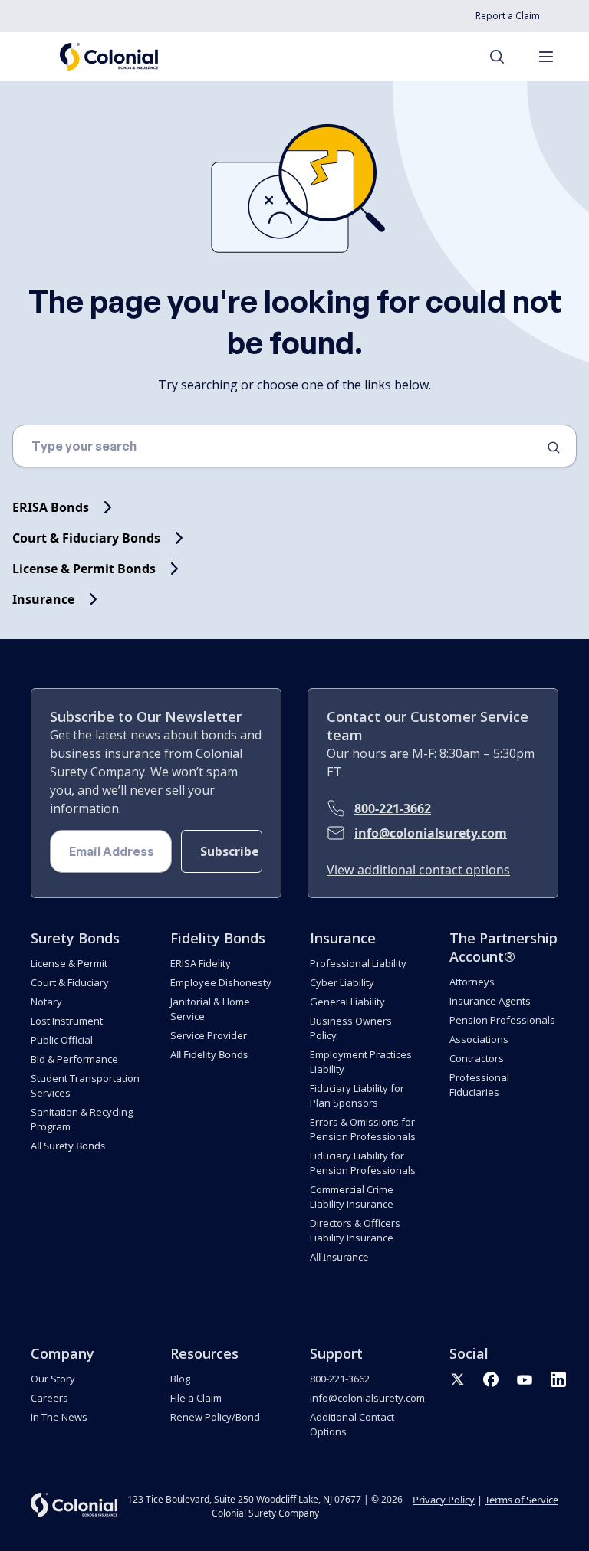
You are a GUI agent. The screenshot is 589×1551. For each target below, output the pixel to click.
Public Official (62, 1040)
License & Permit (69, 963)
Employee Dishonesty (220, 982)
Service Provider (208, 1035)
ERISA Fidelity (200, 963)
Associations (478, 1039)
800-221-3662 (392, 808)
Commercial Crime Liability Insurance (351, 1196)
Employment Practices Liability (361, 1062)
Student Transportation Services (85, 1085)
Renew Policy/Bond (215, 1417)
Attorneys (472, 982)
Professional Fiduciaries (479, 1085)
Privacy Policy (444, 1500)
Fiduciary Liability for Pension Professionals (363, 1163)
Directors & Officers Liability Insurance (355, 1230)
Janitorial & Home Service (210, 1009)
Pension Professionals (502, 1020)
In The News (59, 1417)
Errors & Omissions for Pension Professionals (363, 1129)
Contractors (476, 1058)
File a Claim (196, 1398)
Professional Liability (358, 963)
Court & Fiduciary (70, 982)
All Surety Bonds (68, 1146)
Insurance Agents (490, 1001)
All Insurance (339, 1257)
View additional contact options (418, 869)
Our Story (53, 1378)
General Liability (347, 1001)
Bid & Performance (74, 1059)
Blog (180, 1378)
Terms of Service (521, 1500)
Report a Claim (507, 15)
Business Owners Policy (351, 1028)
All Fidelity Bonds (209, 1054)
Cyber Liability (342, 982)
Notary (46, 1001)
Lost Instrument (67, 1021)
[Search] (505, 57)
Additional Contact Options (352, 1424)
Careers (49, 1398)
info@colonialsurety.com (430, 833)
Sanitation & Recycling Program (82, 1119)
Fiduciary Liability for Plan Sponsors (357, 1095)
